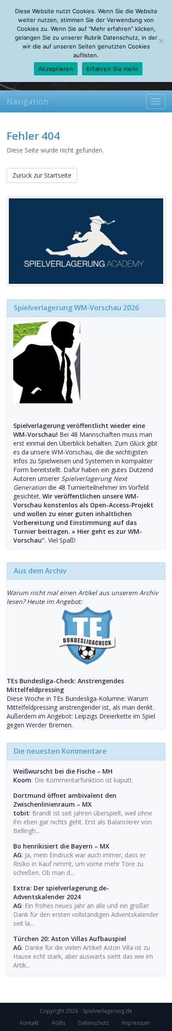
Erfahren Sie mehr (112, 68)
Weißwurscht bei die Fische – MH (62, 771)
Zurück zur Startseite (41, 175)
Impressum (136, 1023)
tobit (21, 813)
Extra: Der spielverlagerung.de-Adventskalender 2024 (61, 892)
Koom (22, 780)
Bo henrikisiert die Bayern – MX (61, 846)
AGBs (58, 1023)
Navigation (27, 101)
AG (17, 855)
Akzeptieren (55, 68)
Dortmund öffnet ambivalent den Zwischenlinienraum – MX (64, 799)
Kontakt (29, 1023)
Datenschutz (93, 1023)
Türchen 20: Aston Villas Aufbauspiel (69, 938)
